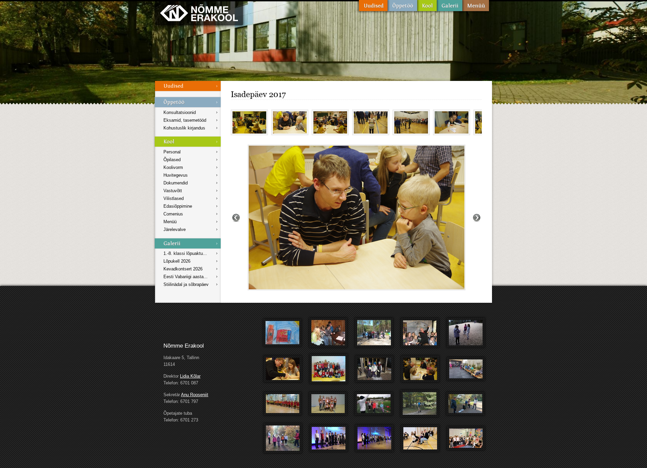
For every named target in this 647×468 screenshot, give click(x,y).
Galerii (449, 5)
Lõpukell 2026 (176, 261)
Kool (427, 5)
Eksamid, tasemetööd (184, 120)
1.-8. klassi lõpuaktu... (185, 253)
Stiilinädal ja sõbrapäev (186, 284)
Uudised (373, 5)
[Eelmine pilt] (236, 217)
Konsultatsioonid (179, 112)
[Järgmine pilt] (476, 217)
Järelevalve (174, 229)
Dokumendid (175, 182)
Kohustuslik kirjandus (184, 127)
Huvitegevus (175, 175)
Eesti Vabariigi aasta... (185, 276)
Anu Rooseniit (194, 394)
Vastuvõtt (172, 190)
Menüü (475, 5)
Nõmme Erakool (199, 12)
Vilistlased (173, 198)
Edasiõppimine (177, 206)
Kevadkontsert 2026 (183, 268)
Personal (172, 151)
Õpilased (172, 159)
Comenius (173, 213)
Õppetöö (402, 5)
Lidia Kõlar (190, 376)
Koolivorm (173, 167)
